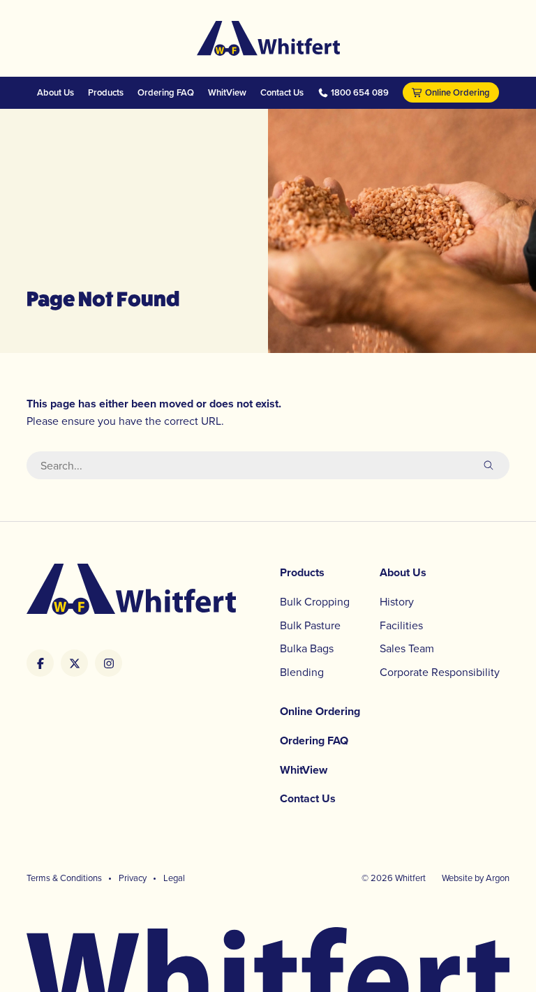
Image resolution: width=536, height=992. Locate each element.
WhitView (227, 92)
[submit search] (488, 465)
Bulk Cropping (315, 601)
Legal (174, 877)
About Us (55, 92)
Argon (497, 877)
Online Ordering (457, 92)
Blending (302, 671)
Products (106, 92)
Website (457, 877)
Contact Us (282, 92)
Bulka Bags (307, 648)
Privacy (133, 877)
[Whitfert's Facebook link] (40, 663)
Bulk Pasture (310, 625)
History (397, 601)
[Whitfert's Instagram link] (108, 663)
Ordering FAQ (165, 92)
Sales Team (407, 648)
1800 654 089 (360, 92)
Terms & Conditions (64, 877)
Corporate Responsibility (440, 671)
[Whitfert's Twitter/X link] (74, 663)
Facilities (401, 625)
